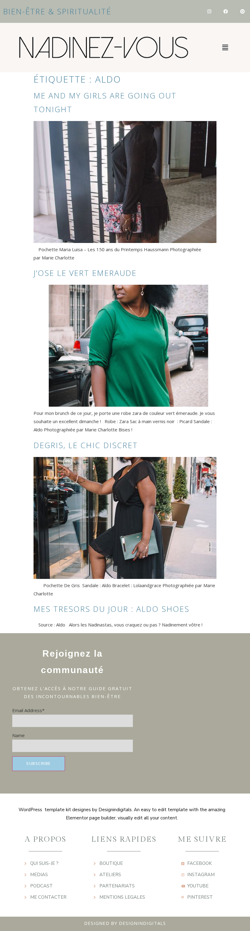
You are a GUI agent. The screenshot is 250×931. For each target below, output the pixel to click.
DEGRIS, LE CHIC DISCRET (86, 445)
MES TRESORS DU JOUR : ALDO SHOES (111, 609)
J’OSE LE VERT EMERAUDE (85, 273)
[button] (225, 47)
